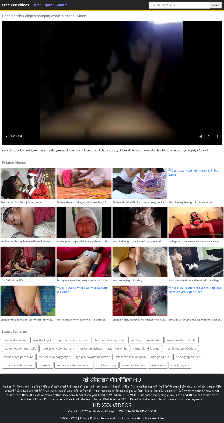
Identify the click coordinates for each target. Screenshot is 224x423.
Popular (48, 5)
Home (37, 5)
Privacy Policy (89, 418)
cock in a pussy (106, 365)
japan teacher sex (133, 365)
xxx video (136, 418)
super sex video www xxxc (74, 365)
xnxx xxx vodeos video (18, 365)
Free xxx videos (15, 4)
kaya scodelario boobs (181, 340)
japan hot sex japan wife (20, 348)
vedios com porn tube (18, 357)
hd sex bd (45, 365)
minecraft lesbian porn (130, 357)
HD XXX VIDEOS (112, 405)
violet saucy (158, 365)
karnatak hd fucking (146, 348)
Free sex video (154, 418)
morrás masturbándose (181, 348)
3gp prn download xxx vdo (92, 357)
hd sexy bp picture (188, 357)
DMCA (63, 418)
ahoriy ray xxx (180, 365)
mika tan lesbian (91, 348)
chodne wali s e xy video (109, 340)
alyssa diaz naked (15, 340)
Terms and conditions (115, 418)
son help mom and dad (146, 340)
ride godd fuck (160, 357)
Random (61, 5)
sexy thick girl (42, 340)
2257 (74, 418)
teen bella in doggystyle (54, 357)
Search (215, 5)
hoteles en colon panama (58, 348)
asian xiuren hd (117, 348)
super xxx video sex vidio (72, 340)
